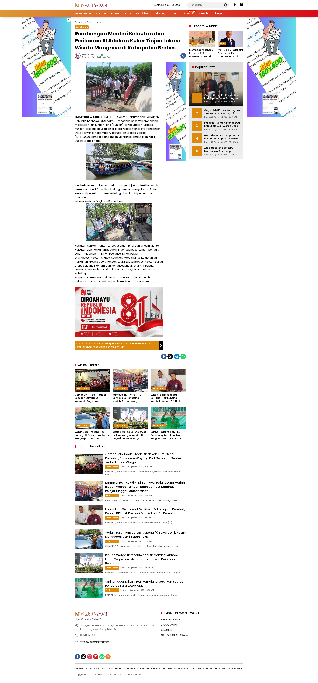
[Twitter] (170, 356)
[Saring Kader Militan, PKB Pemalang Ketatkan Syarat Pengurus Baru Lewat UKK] (168, 418)
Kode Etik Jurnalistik (205, 668)
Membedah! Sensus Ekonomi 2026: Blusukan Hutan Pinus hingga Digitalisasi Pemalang (202, 53)
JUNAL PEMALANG (170, 619)
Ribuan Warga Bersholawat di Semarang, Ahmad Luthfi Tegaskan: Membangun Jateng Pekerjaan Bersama (129, 435)
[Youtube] (95, 656)
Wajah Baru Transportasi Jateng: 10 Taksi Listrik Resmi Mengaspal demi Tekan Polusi (92, 435)
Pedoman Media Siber (122, 668)
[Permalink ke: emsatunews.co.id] (78, 56)
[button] (225, 5)
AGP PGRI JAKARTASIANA (174, 635)
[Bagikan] (183, 56)
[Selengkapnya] (116, 613)
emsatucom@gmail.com (95, 641)
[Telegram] (177, 356)
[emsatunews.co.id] (91, 4)
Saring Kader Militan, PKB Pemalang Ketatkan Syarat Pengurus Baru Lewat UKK (167, 435)
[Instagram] (89, 656)
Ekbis (194, 43)
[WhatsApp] (183, 356)
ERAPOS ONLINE (169, 624)
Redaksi (79, 668)
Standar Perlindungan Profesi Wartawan (164, 668)
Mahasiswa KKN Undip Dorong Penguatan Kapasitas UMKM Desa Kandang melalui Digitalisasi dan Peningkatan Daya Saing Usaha (222, 137)
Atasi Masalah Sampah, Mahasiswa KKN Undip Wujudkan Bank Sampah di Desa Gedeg (220, 149)
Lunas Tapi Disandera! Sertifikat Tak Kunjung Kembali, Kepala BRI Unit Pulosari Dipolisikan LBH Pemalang (165, 398)
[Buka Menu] (241, 5)
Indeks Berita (97, 668)
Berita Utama (82, 27)
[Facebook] (164, 356)
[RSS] (108, 656)
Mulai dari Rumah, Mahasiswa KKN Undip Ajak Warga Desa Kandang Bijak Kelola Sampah (222, 124)
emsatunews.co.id (91, 55)
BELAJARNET (167, 630)
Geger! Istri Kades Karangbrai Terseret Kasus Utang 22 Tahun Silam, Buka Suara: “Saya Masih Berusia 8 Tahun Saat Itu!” (222, 112)
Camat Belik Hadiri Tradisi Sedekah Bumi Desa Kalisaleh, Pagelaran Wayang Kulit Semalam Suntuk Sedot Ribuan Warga (91, 398)
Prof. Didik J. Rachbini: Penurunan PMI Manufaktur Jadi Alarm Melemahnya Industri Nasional (230, 53)
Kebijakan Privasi (232, 668)
